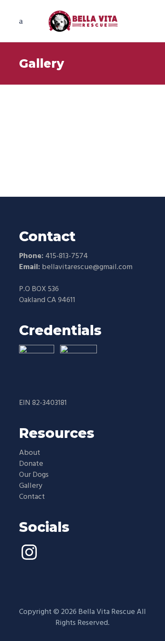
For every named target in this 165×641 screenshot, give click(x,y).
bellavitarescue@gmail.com (87, 267)
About (29, 453)
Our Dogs (34, 475)
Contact (32, 497)
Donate (31, 464)
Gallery (30, 486)
